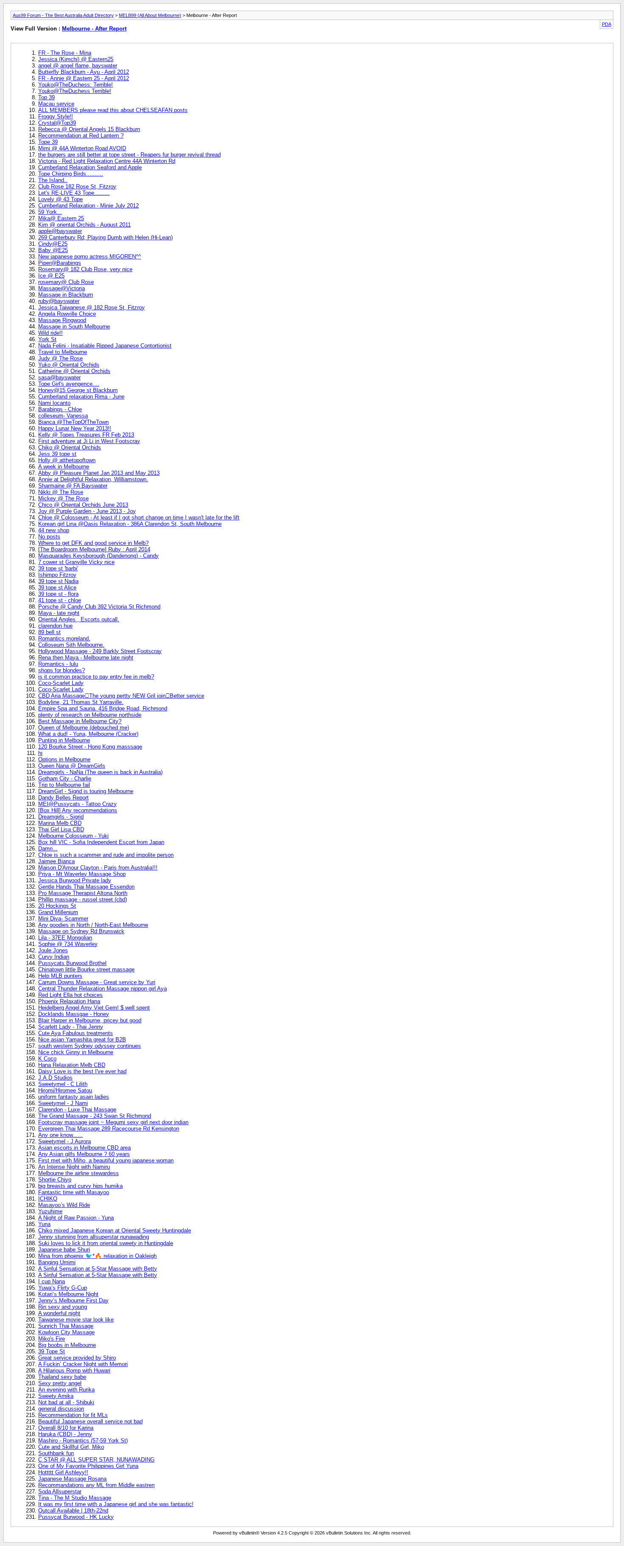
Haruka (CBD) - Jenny (65, 1434)
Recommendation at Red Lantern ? (81, 135)
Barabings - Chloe (60, 409)
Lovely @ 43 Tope (60, 199)
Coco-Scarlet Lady (61, 683)
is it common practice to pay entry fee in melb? (96, 676)
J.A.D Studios (55, 1078)
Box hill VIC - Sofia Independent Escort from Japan (101, 842)
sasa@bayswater (59, 377)
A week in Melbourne (63, 466)
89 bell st (49, 632)
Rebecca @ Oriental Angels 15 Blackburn (89, 129)
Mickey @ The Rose (63, 498)
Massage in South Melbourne (74, 326)
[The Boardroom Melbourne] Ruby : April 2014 (94, 549)
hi (40, 753)
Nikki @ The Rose (60, 492)
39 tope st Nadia (58, 581)
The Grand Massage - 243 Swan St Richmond (94, 1116)
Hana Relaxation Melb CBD (71, 1065)
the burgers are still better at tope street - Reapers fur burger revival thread (129, 155)
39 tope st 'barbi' (58, 568)
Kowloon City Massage (66, 1332)
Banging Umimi (57, 1262)
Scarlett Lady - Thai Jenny (70, 1027)
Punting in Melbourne (64, 740)
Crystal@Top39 (57, 123)
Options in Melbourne (64, 759)
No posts (49, 536)
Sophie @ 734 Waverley (68, 944)
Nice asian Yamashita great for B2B (82, 1039)
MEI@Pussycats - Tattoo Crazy (77, 804)
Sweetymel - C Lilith (62, 1084)
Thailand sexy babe (62, 1377)
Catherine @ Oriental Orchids (74, 371)
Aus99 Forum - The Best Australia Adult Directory (63, 15)
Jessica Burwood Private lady (74, 880)
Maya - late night (58, 613)
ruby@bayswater (58, 301)
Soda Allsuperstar (60, 1491)
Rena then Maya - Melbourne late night (85, 657)
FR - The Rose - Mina (64, 53)
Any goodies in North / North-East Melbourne (93, 925)
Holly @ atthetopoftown (67, 460)
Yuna (44, 1224)
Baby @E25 (53, 250)
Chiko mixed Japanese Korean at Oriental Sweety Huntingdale (114, 1230)
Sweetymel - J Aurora (64, 1141)
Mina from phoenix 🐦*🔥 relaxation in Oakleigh (97, 1256)
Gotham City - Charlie (64, 778)
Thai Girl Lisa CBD (61, 829)
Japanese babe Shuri (64, 1249)
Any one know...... (60, 1135)
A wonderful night (59, 1313)
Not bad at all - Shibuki (66, 1402)
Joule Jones (53, 950)
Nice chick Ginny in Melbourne (75, 1052)
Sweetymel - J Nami (63, 1103)
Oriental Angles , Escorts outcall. (78, 619)
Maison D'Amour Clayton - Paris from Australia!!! (97, 867)
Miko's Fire (51, 1339)
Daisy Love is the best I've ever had (82, 1071)
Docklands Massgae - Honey (73, 1014)
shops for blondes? (61, 670)
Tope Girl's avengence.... (68, 384)
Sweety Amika (55, 1396)
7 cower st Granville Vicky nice (76, 562)
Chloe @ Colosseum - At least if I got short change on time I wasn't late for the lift (138, 517)
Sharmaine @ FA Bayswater (72, 486)
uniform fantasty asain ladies (73, 1097)
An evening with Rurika (66, 1389)
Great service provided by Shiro (77, 1358)
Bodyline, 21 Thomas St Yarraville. (81, 702)
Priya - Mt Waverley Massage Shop (82, 874)
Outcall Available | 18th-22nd (73, 1510)
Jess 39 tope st (57, 454)
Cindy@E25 (52, 244)
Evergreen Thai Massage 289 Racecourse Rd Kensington (108, 1128)
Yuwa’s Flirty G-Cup (62, 1288)
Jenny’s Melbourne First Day (73, 1300)
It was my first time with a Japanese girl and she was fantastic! (116, 1504)
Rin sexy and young (62, 1307)
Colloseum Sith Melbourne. (71, 645)
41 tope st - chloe (59, 600)
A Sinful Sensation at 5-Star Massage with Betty (97, 1268)
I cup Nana (51, 1281)
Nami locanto (54, 403)
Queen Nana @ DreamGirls (71, 766)
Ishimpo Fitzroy (57, 575)
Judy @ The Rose (60, 358)
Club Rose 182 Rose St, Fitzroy (77, 186)
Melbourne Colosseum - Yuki (73, 836)
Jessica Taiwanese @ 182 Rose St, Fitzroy (91, 307)
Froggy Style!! (55, 116)
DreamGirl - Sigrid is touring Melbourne (85, 791)
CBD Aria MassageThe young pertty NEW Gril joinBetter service (121, 696)
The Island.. (52, 180)
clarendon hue (55, 626)
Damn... (48, 848)
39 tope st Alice (57, 587)
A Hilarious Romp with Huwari (74, 1370)
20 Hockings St (57, 906)
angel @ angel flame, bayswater (77, 65)
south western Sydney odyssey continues (89, 1046)
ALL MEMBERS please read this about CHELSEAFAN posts (113, 110)
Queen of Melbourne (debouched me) (83, 727)
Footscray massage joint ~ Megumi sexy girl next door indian (113, 1122)
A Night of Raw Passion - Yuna (76, 1218)
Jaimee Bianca (56, 861)
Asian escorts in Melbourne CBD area (84, 1148)
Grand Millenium (58, 912)
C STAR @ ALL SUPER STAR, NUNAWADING (96, 1459)
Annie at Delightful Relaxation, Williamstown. (93, 479)
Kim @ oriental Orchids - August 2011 (84, 225)
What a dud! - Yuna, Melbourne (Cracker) (88, 734)
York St (47, 339)
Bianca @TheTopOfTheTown (73, 422)
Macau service (56, 104)
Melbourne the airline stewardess (78, 1173)
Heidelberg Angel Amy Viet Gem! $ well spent (94, 1007)
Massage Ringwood (62, 320)
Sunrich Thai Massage (65, 1326)
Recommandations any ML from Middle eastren (96, 1485)
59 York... (50, 212)
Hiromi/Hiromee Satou (65, 1090)
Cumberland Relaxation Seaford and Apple (90, 167)
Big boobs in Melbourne (67, 1345)
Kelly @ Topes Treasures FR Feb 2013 (86, 435)
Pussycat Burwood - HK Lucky (76, 1517)
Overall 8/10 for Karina (65, 1428)
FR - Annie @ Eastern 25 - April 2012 (83, 78)
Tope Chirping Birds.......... (70, 174)
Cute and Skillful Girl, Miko (71, 1447)
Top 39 (46, 97)
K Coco (47, 1058)
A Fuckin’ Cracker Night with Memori (83, 1364)
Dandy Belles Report (63, 797)
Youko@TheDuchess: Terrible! (75, 84)
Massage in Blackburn (65, 295)
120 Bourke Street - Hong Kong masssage (90, 747)
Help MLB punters (60, 976)
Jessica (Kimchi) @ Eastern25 (75, 59)
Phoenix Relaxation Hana (69, 1001)
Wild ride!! (50, 333)
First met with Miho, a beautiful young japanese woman (106, 1160)
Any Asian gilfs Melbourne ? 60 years (84, 1154)
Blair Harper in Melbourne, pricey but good (89, 1020)
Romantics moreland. (64, 638)
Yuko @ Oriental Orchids (68, 365)
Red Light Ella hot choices (70, 995)
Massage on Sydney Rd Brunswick (81, 931)
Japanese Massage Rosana (72, 1479)
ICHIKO (47, 1198)
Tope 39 (48, 142)
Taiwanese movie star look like (76, 1319)
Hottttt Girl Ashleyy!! (63, 1472)
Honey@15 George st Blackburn (78, 390)
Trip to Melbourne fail (64, 785)
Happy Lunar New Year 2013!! (74, 428)
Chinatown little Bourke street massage (86, 969)
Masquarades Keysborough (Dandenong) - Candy (98, 556)
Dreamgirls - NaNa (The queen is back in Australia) (100, 772)
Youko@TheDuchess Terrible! (74, 91)
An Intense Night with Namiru (74, 1167)
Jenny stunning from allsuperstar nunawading (93, 1237)
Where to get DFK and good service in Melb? (93, 543)
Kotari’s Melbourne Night (68, 1294)
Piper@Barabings (59, 263)
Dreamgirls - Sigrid (61, 817)
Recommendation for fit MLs (73, 1415)
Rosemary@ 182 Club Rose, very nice (85, 269)
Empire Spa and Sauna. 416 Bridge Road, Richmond (102, 708)
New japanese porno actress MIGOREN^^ (89, 256)
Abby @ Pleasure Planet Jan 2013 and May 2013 (99, 473)
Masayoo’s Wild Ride (64, 1205)
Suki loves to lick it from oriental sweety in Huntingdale (105, 1243)
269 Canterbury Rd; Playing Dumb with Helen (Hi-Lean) (105, 237)
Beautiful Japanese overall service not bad (90, 1421)
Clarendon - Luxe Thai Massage (77, 1109)
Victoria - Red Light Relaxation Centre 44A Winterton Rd (106, 161)
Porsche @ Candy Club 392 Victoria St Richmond (99, 606)
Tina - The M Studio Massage (74, 1498)
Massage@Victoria (61, 288)
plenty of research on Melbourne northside (89, 715)
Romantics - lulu (58, 664)
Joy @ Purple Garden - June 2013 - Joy (87, 511)
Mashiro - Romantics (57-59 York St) (83, 1440)
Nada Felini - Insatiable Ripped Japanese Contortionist (104, 345)
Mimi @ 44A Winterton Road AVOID (82, 148)
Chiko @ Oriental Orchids (69, 447)
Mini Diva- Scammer (63, 918)
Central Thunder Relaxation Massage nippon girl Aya (102, 988)
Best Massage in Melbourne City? (79, 721)
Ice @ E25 (51, 275)
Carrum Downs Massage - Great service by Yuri (96, 982)
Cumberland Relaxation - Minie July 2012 (88, 205)
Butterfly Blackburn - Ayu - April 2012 (83, 72)
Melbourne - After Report (94, 28)
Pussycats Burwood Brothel (72, 963)
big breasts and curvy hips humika (80, 1186)
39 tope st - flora (58, 594)
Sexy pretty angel (60, 1383)
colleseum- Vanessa (63, 415)
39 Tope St (51, 1351)
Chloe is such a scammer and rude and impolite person (106, 855)
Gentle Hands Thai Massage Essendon (86, 887)
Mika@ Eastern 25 (61, 218)
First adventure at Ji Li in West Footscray (89, 441)
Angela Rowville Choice (67, 314)
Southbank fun (56, 1453)
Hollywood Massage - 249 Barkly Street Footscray (100, 651)
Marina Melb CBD (60, 823)
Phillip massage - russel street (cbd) (82, 899)
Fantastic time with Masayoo (73, 1192)
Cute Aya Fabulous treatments (75, 1033)
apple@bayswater (60, 231)
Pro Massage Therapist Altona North (82, 893)
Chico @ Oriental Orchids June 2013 (83, 505)
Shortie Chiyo (54, 1179)
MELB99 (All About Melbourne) (150, 15)
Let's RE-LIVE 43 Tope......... (74, 193)
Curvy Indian (53, 957)
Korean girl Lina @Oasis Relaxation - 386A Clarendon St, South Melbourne (130, 524)
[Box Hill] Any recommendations (77, 810)
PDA (606, 24)
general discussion (61, 1409)
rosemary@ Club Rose (66, 282)
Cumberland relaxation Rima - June (81, 396)
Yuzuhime (50, 1211)
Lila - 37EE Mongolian (65, 937)
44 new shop (53, 530)
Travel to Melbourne (62, 352)
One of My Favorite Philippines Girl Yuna (88, 1466)
